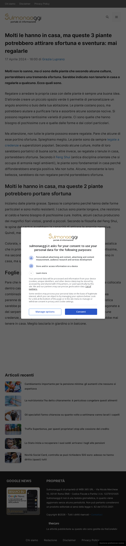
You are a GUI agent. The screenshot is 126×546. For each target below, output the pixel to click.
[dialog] (63, 273)
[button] (63, 273)
